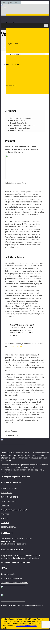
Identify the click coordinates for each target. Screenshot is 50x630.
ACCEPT (5, 628)
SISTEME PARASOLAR (9, 497)
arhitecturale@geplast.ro (16, 544)
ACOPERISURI (6, 493)
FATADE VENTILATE (9, 488)
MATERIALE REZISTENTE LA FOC (14, 510)
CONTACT (5, 522)
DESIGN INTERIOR (8, 501)
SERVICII (4, 518)
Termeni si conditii (8, 574)
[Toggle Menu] (46, 25)
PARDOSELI (5, 505)
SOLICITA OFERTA (8, 527)
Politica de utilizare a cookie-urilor (14, 582)
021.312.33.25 (14, 541)
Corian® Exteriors (15, 346)
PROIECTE (5, 514)
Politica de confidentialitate (11, 578)
